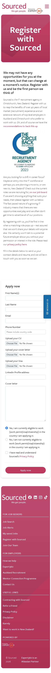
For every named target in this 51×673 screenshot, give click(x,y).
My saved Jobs (10, 533)
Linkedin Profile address (17, 372)
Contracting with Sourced (16, 599)
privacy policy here (17, 244)
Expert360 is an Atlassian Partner (30, 659)
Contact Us (8, 584)
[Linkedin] (35, 497)
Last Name (10, 304)
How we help (9, 560)
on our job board (38, 192)
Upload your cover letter (17, 349)
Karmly (6, 623)
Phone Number (13, 327)
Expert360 (8, 566)
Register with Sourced (14, 539)
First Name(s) (12, 293)
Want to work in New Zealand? (18, 629)
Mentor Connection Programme (19, 578)
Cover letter (11, 383)
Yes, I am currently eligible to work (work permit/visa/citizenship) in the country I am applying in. (27, 431)
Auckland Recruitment (14, 572)
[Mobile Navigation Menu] (47, 6)
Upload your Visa (14, 361)
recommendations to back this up (20, 126)
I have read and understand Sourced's (22, 454)
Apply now (25, 470)
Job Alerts (8, 527)
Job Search (8, 521)
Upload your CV (13, 338)
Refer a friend (10, 605)
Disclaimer (8, 617)
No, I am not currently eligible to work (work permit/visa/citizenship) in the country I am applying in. (26, 443)
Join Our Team (10, 545)
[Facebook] (30, 497)
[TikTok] (45, 497)
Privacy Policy (27, 456)
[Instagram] (40, 497)
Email (8, 315)
